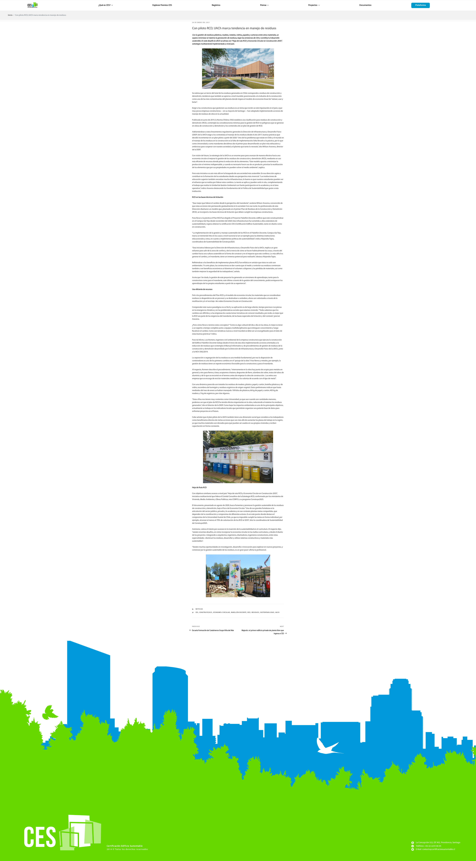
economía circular (221, 612)
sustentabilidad (267, 612)
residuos (255, 612)
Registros (216, 5)
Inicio (10, 15)
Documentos (365, 5)
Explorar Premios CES (162, 5)
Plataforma (420, 5)
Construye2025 (205, 612)
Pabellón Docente (239, 612)
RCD (249, 612)
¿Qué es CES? (104, 5)
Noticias (199, 609)
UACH (277, 612)
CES (197, 612)
